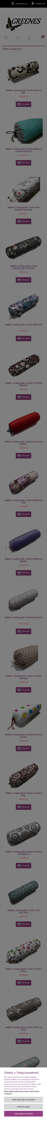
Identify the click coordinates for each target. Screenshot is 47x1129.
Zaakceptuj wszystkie (23, 1113)
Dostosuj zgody (23, 1106)
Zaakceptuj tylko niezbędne (23, 1099)
